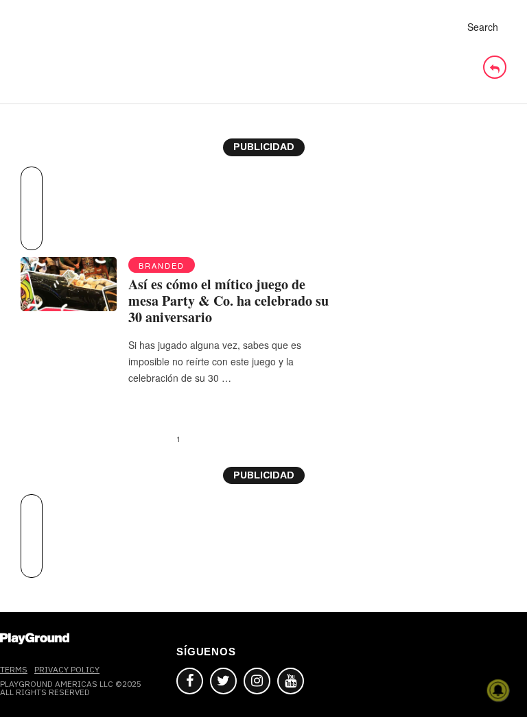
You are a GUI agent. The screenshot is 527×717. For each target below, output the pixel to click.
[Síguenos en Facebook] (189, 681)
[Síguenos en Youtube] (290, 681)
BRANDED (162, 265)
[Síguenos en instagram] (257, 681)
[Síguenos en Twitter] (223, 681)
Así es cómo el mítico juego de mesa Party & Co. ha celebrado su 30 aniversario (228, 300)
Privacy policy (66, 669)
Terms (13, 669)
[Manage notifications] (498, 690)
